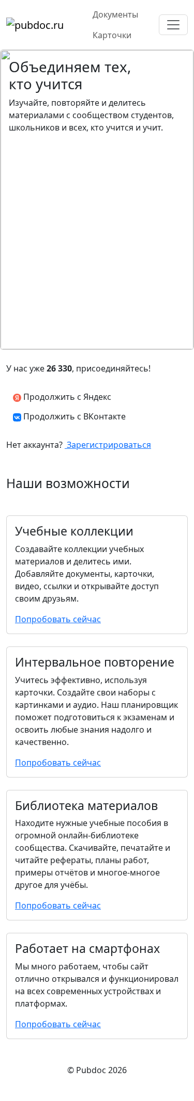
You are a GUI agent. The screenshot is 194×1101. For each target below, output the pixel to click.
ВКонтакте (74, 416)
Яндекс (66, 396)
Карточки (112, 35)
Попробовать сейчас (58, 619)
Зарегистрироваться (108, 444)
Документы (115, 14)
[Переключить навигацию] (173, 24)
